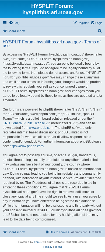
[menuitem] (14, 23)
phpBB (38, 241)
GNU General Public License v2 (26, 123)
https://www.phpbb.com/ (27, 146)
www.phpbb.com (41, 128)
